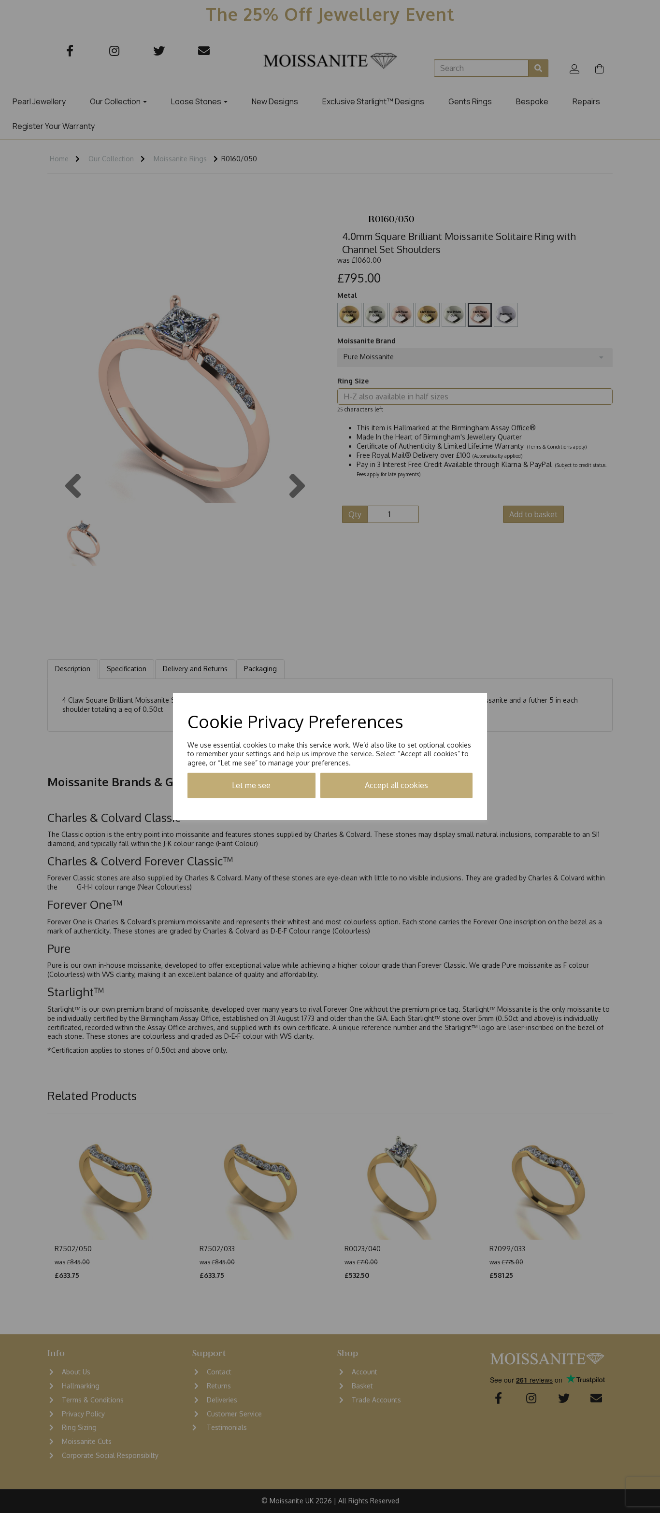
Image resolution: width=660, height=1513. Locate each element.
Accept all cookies (396, 785)
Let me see (251, 785)
